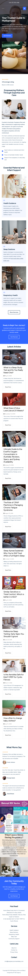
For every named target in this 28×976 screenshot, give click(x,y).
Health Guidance (14, 930)
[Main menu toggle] (24, 8)
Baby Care (14, 936)
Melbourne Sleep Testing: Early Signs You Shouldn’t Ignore (14, 634)
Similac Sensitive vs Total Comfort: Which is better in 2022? (14, 594)
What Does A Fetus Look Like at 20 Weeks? (14, 409)
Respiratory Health (14, 934)
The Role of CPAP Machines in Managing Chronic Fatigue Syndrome (13, 506)
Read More (8, 387)
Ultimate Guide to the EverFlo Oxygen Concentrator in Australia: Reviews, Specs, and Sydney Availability (13, 455)
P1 (13, 972)
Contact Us (14, 950)
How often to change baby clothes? (13, 719)
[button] (14, 312)
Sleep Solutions (14, 932)
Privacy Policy (14, 952)
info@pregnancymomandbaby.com (14, 961)
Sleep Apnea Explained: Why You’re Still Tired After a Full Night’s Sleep (14, 553)
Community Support (14, 938)
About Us (14, 948)
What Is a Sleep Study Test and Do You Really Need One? (13, 370)
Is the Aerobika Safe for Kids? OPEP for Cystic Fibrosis (14, 677)
